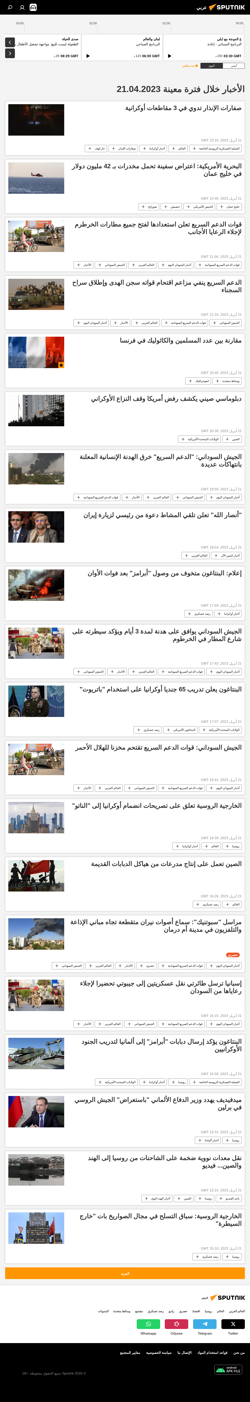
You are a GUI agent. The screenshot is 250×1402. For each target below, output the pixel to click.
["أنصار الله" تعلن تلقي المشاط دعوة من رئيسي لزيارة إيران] (36, 527)
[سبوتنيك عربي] (228, 11)
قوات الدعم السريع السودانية (222, 265)
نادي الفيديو (233, 1198)
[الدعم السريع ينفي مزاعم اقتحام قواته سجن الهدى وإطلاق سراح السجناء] (36, 294)
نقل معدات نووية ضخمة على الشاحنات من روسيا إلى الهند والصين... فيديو (165, 1161)
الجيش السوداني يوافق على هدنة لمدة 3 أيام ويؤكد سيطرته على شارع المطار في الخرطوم (157, 635)
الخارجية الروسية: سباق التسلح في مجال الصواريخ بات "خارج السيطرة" (161, 1219)
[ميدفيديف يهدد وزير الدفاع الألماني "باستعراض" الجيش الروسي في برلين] (36, 1111)
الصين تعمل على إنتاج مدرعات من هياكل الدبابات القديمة (166, 863)
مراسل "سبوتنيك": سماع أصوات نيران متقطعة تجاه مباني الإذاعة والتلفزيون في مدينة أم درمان (156, 925)
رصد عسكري (202, 613)
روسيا (236, 846)
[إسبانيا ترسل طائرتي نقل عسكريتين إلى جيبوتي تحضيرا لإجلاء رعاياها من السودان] (36, 995)
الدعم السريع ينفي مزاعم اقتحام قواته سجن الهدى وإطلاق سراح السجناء (157, 286)
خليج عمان (233, 206)
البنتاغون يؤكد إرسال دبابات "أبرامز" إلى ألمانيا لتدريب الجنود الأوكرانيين (162, 1045)
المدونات (103, 1311)
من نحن (239, 1353)
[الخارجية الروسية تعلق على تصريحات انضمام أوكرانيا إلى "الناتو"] (36, 817)
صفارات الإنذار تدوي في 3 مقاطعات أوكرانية (183, 107)
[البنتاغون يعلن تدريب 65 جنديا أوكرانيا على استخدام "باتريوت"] (36, 701)
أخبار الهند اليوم (160, 1198)
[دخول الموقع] (22, 7)
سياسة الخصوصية (159, 1353)
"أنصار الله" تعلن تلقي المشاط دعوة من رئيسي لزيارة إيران (162, 515)
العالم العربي (146, 265)
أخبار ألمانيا (212, 1140)
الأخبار (87, 265)
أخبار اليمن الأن (230, 555)
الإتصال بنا (184, 1353)
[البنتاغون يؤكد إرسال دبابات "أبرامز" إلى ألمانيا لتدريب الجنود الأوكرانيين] (36, 1053)
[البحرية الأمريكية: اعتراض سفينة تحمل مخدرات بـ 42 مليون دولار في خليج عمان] (36, 178)
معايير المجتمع (130, 1353)
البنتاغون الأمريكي (184, 730)
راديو (171, 1311)
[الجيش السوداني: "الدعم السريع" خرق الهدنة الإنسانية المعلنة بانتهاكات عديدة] (36, 468)
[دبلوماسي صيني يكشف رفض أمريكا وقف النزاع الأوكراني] (36, 410)
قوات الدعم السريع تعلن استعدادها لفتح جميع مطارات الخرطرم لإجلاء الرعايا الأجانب (158, 228)
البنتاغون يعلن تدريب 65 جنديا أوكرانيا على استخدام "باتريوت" (161, 689)
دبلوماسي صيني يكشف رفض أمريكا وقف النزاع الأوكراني (166, 398)
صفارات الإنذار (127, 148)
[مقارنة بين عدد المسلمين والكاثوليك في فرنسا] (36, 352)
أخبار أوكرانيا (157, 148)
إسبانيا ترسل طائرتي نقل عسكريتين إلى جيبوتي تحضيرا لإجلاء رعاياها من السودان (161, 987)
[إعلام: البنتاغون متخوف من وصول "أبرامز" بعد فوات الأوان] (36, 585)
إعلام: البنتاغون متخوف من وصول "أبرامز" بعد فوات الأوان (165, 573)
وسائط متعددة (231, 381)
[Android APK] (228, 1370)
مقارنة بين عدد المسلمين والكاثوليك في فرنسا (181, 340)
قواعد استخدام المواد (213, 1353)
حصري (150, 965)
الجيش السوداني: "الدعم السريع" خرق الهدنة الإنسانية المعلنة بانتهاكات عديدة (161, 460)
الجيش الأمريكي (203, 206)
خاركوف (100, 148)
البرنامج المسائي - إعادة (224, 44)
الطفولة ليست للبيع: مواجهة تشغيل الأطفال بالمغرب (41, 44)
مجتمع (139, 1311)
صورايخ (152, 206)
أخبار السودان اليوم (179, 265)
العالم (182, 148)
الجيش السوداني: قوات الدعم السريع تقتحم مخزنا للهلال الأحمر (158, 747)
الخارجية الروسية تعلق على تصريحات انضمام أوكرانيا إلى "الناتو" (157, 805)
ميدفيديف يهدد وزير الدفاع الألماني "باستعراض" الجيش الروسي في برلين (158, 1103)
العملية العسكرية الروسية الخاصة (219, 148)
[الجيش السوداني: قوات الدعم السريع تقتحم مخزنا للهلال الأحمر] (36, 759)
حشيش (175, 206)
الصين (236, 439)
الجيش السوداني (115, 265)
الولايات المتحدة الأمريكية (203, 439)
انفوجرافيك (202, 381)
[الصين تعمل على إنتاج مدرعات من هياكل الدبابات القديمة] (36, 875)
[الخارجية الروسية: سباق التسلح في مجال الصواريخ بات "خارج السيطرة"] (36, 1228)
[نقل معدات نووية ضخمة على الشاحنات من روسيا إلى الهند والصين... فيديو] (36, 1170)
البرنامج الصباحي (148, 44)
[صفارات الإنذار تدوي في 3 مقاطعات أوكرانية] (36, 120)
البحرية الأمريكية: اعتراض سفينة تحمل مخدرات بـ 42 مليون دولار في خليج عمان (157, 169)
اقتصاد (196, 1311)
